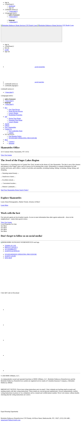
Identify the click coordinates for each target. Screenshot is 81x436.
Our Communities (10, 127)
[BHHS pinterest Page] (19, 370)
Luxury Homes (13, 113)
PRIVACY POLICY (11, 247)
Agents (7, 124)
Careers (11, 132)
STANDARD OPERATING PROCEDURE (23, 138)
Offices (7, 125)
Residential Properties (15, 115)
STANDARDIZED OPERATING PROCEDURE (21, 254)
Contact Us (8, 129)
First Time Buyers (14, 109)
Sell (6, 116)
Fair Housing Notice (15, 136)
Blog (6, 140)
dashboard (12, 6)
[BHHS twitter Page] (19, 325)
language (11, 143)
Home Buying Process (16, 111)
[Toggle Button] (31, 34)
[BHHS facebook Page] (19, 310)
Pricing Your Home (15, 118)
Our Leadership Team (15, 131)
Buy (6, 108)
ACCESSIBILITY (11, 249)
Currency (12, 141)
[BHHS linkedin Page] (19, 340)
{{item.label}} (13, 11)
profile (7, 50)
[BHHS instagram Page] (19, 355)
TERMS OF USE (10, 245)
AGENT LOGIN (10, 256)
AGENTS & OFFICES (12, 251)
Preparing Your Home (15, 120)
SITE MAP (8, 258)
